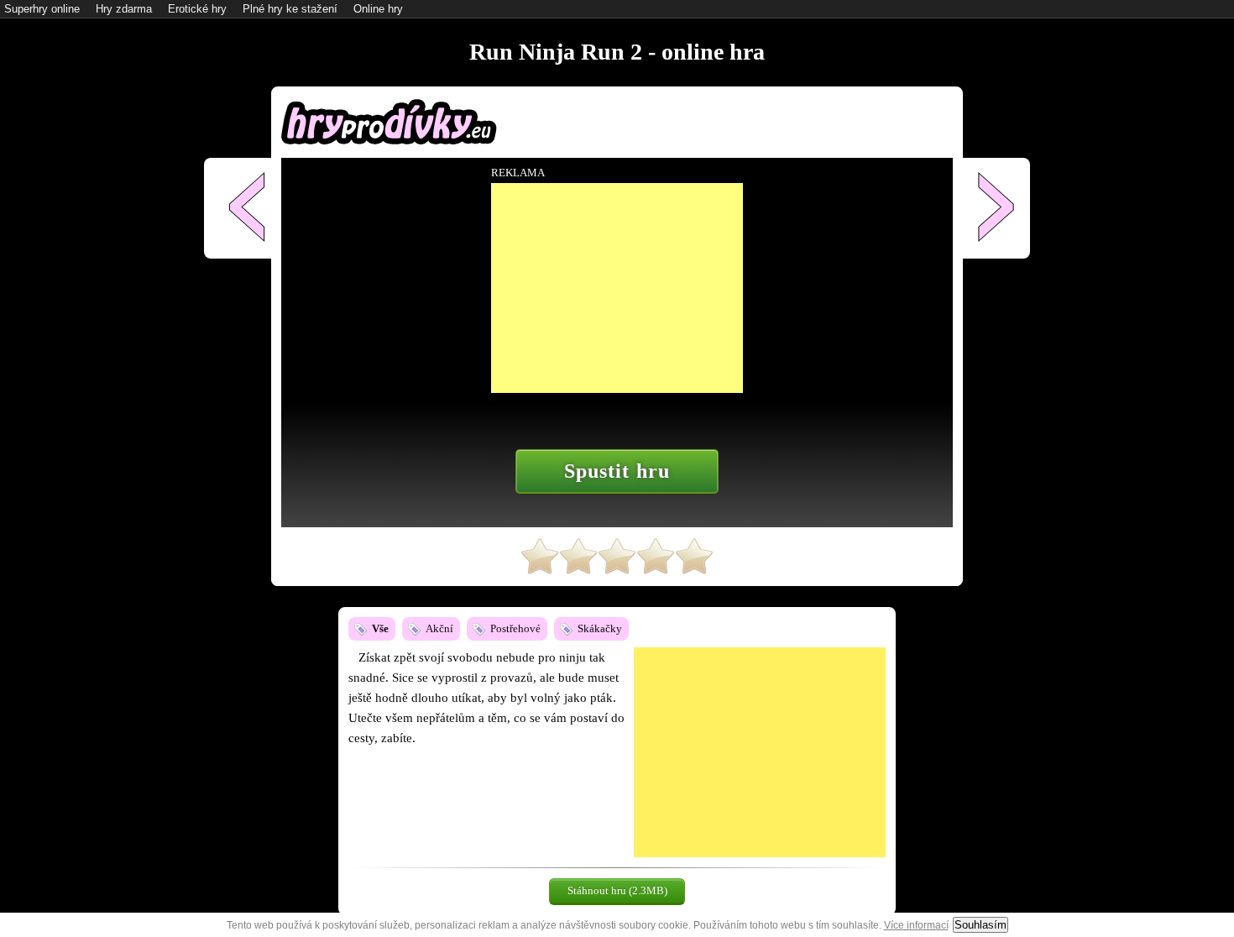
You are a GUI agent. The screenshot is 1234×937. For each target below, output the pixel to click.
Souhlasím (980, 925)
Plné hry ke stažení (290, 9)
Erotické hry (197, 9)
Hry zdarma (124, 9)
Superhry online (42, 9)
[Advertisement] (760, 752)
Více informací (916, 925)
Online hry (378, 9)
